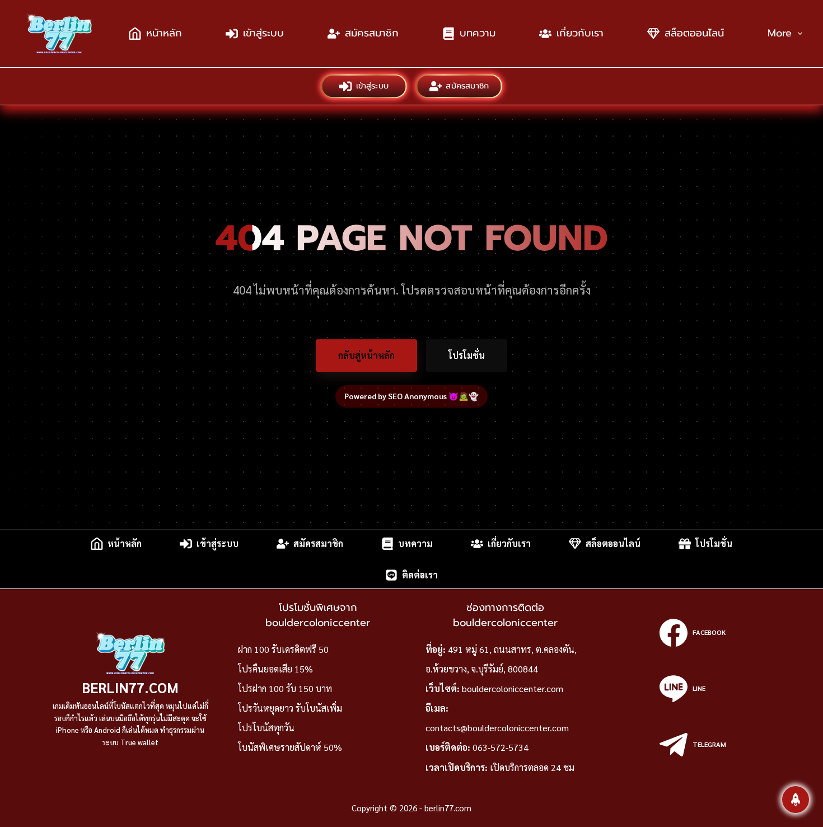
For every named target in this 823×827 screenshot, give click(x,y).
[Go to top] (795, 799)
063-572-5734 (501, 747)
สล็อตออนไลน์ (694, 33)
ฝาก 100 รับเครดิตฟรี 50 (283, 649)
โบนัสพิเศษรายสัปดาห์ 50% (290, 747)
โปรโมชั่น (466, 355)
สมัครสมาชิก (372, 33)
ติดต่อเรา (420, 575)
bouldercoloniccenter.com (512, 688)
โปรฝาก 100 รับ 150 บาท (285, 688)
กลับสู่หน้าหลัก (366, 355)
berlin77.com (130, 687)
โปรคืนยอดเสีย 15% (275, 669)
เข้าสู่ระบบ (263, 33)
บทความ (477, 33)
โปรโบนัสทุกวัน (266, 727)
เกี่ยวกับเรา (580, 33)
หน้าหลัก (164, 33)
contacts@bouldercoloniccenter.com (497, 727)
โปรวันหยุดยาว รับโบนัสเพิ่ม (290, 708)
